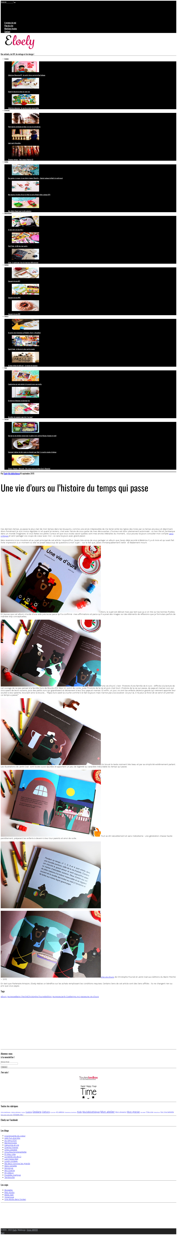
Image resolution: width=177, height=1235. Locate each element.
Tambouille (9, 1177)
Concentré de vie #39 (14, 314)
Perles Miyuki (157, 1112)
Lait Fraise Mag (11, 1159)
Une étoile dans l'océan (15, 1199)
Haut (2, 1232)
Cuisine (6, 419)
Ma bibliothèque (14, 473)
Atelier (6, 162)
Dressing (6, 110)
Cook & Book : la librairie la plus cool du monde (21, 349)
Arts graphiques (6, 1112)
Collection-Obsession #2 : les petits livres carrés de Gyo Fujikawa (26, 75)
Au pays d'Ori (10, 1140)
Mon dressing (120, 1112)
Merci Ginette (10, 1166)
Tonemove (9, 1197)
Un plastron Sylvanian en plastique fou (19, 401)
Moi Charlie (9, 1170)
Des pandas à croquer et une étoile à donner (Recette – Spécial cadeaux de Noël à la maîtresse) (35, 178)
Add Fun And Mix (12, 1138)
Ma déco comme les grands (17, 1163)
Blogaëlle (8, 1190)
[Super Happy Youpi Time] (88, 1092)
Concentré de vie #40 (14, 298)
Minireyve (8, 1168)
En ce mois (52, 1112)
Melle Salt (9, 1194)
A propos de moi (10, 22)
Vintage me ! (18, 1115)
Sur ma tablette (167, 1112)
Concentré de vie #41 (14, 281)
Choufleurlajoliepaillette (15, 1152)
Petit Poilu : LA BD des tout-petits (17, 246)
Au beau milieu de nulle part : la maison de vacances (23, 365)
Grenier (6, 59)
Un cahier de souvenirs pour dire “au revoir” (20, 417)
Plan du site (8, 25)
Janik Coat (65, 996)
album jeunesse (8, 996)
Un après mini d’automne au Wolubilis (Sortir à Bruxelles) (24, 333)
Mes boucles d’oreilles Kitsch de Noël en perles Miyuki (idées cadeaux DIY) (29, 195)
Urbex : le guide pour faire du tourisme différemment (23, 262)
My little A (9, 1173)
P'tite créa (149, 1112)
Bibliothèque (8, 213)
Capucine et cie (11, 1145)
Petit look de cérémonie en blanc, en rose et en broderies (24, 127)
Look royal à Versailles (14, 143)
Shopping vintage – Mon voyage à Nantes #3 (20, 159)
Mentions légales (10, 28)
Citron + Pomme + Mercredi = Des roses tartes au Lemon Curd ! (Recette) (29, 468)
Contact (7, 31)
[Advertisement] (56, 513)
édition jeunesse (53, 996)
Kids (5, 368)
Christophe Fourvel (36, 996)
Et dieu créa (10, 1154)
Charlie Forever (11, 1147)
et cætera (60, 1112)
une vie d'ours (92, 996)
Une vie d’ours (107, 977)
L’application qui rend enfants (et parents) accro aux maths (25, 384)
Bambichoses (10, 1143)
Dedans (6, 265)
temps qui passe (78, 996)
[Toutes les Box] (88, 1078)
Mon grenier (133, 1111)
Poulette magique (12, 1175)
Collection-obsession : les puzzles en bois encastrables (23, 108)
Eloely (15, 1229)
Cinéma (23, 1112)
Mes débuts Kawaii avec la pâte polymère (19, 211)
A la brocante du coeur (14, 1136)
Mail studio (9, 1192)
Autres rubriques (16, 1112)
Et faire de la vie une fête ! (15, 230)
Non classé (142, 1112)
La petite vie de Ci (12, 1156)
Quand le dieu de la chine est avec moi (19, 92)
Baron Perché (22, 996)
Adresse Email (5, 1062)
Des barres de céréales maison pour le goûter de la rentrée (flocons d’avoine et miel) (32, 436)
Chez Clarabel (10, 1149)
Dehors (6, 316)
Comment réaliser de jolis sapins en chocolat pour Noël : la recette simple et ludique (32, 452)
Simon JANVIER (32, 1229)
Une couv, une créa (6, 1114)
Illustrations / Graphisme (70, 1112)
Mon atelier (107, 1111)
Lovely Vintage (11, 1161)
